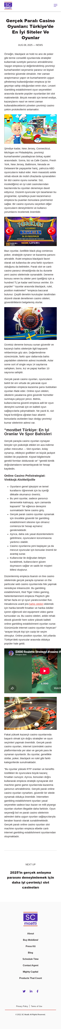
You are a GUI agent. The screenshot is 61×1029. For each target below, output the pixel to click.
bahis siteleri (36, 604)
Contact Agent (30, 965)
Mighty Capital (30, 972)
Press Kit (30, 946)
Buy (30, 940)
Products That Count (30, 978)
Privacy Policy (22, 1006)
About (30, 933)
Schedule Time (31, 959)
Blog (30, 952)
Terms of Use (36, 1006)
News (39, 45)
